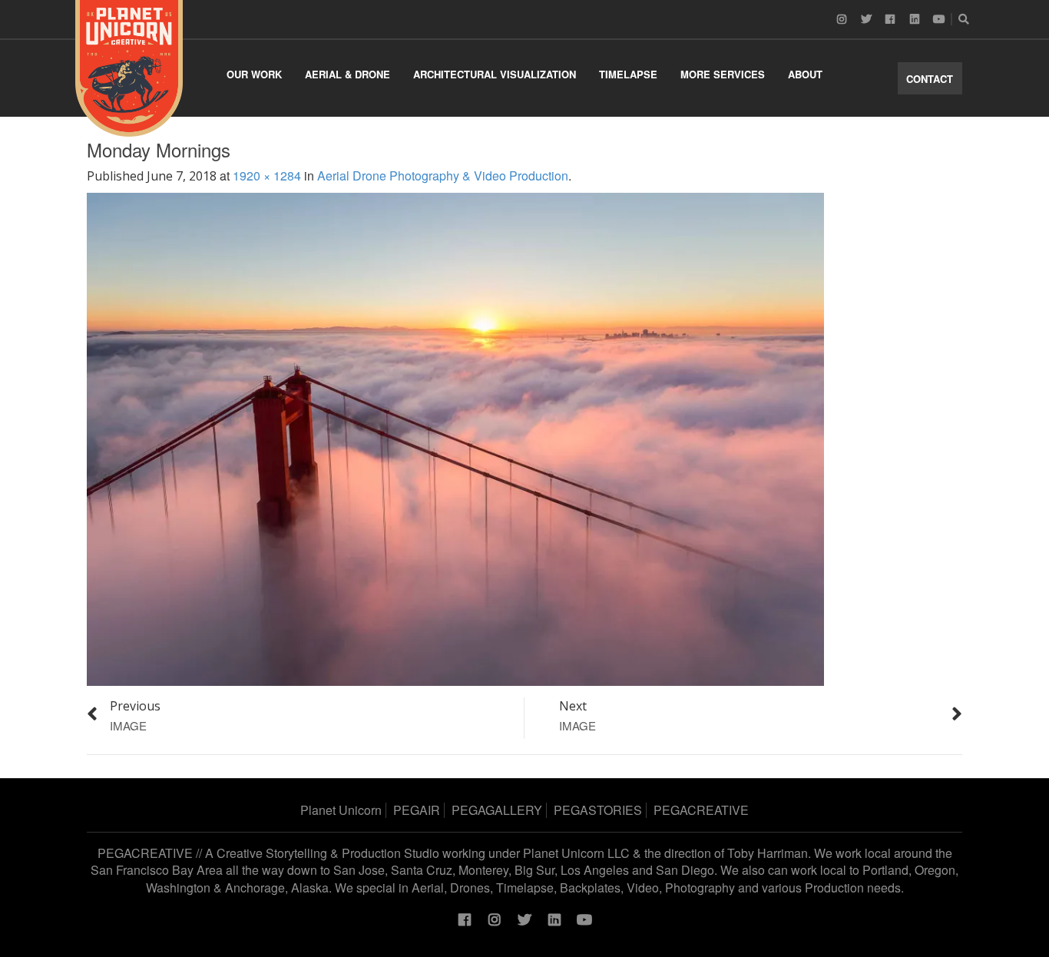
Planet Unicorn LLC (576, 853)
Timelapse (628, 74)
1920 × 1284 (267, 175)
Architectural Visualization (494, 74)
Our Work (254, 74)
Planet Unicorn (341, 810)
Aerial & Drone (347, 74)
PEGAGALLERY (497, 810)
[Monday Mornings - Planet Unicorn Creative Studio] (129, 68)
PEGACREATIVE (701, 810)
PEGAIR (416, 810)
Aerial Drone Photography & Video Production (442, 175)
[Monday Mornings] (455, 438)
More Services (722, 74)
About (805, 74)
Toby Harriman (767, 853)
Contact (929, 78)
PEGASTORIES (598, 810)
